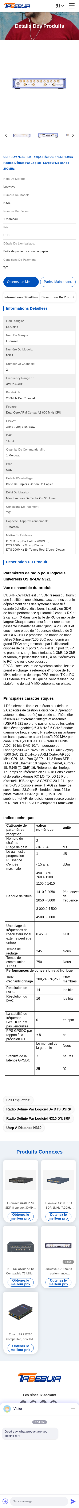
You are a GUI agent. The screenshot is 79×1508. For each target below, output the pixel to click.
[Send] (73, 1501)
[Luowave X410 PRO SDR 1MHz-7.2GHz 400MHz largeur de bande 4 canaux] (58, 1180)
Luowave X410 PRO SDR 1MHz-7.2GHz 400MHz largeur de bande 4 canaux (58, 1205)
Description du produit (58, 297)
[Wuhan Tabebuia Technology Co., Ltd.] (17, 6)
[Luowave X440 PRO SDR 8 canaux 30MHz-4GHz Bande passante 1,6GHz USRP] (20, 1180)
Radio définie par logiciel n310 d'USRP (38, 1118)
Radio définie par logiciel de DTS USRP (38, 1109)
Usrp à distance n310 (24, 1128)
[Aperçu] (39, 1382)
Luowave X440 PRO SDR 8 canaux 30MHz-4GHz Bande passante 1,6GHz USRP (20, 1205)
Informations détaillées (21, 297)
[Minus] (73, 1408)
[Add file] (5, 1501)
